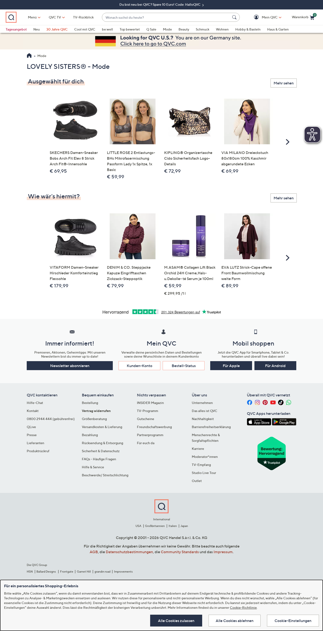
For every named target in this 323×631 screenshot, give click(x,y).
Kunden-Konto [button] (139, 365)
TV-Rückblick (83, 17)
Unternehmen (202, 403)
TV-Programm (147, 411)
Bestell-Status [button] (184, 365)
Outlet (197, 481)
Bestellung (90, 403)
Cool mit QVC (84, 29)
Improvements (123, 571)
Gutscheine (145, 419)
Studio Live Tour (204, 473)
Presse (32, 435)
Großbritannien (155, 526)
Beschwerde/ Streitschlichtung (105, 475)
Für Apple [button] (231, 365)
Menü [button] (32, 17)
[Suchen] (235, 17)
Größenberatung (94, 419)
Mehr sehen (284, 83)
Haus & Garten (278, 29)
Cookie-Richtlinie (243, 607)
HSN (30, 571)
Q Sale (151, 29)
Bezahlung (90, 435)
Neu (36, 29)
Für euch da (145, 443)
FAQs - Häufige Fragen (99, 459)
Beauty (184, 29)
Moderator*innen (205, 457)
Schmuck (202, 29)
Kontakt (33, 411)
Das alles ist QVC (204, 411)
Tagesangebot (16, 29)
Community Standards (180, 551)
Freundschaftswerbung (154, 427)
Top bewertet (130, 29)
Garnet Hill (84, 571)
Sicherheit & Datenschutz (101, 451)
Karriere (198, 449)
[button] (263, 17)
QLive (31, 427)
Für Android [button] (275, 365)
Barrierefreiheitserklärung (211, 427)
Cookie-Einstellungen (293, 620)
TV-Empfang (201, 465)
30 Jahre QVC (57, 29)
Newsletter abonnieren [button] (69, 365)
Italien (173, 526)
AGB (94, 551)
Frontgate (66, 571)
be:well (107, 29)
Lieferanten (35, 443)
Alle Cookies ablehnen (234, 620)
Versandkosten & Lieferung (102, 427)
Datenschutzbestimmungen (129, 551)
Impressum (223, 551)
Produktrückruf (38, 451)
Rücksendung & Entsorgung (102, 443)
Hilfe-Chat (35, 403)
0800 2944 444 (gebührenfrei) (51, 419)
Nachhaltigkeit (203, 419)
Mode (167, 29)
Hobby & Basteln (248, 29)
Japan (184, 526)
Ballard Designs (46, 571)
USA (138, 526)
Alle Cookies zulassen (176, 620)
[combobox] (166, 17)
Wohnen (222, 29)
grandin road (102, 571)
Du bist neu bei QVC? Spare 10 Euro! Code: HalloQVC (160, 4)
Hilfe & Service (93, 467)
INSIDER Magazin (150, 403)
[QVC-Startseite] (29, 56)
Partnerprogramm (150, 435)
